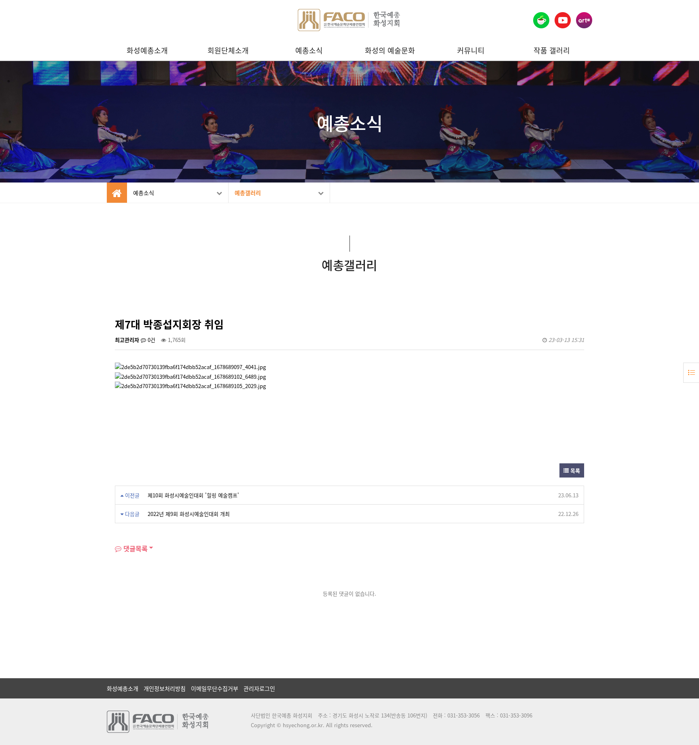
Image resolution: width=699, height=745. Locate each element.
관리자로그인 (259, 688)
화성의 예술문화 (390, 50)
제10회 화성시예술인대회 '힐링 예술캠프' (193, 495)
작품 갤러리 (552, 50)
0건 (150, 340)
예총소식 (309, 50)
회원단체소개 (228, 50)
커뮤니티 (471, 50)
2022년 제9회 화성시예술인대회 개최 (189, 514)
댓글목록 (134, 548)
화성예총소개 (147, 50)
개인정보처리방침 (165, 688)
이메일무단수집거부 (214, 688)
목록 (574, 470)
